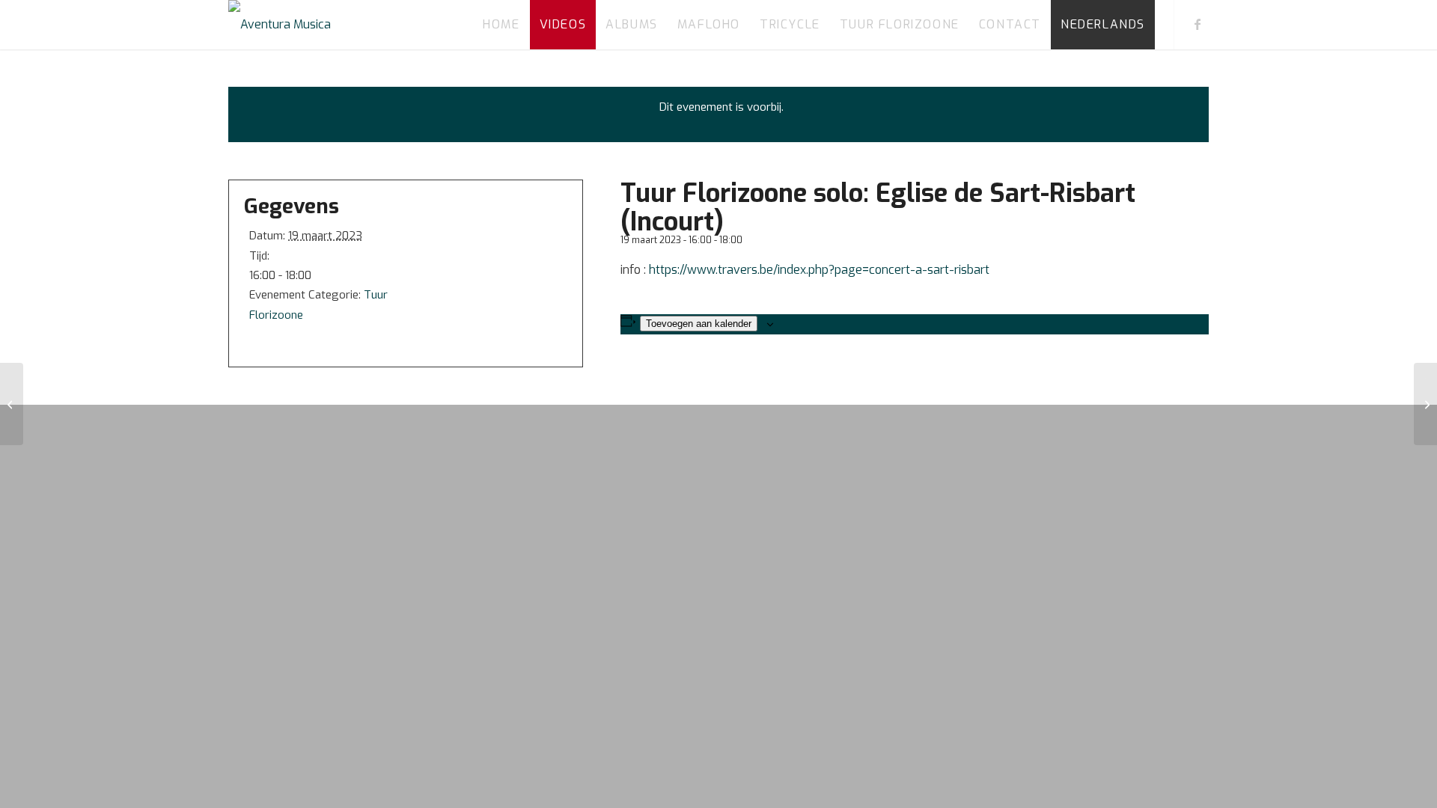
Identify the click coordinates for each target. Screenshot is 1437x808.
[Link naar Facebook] (1197, 24)
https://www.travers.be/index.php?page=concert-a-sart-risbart (819, 270)
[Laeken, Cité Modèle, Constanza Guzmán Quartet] (11, 404)
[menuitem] (501, 24)
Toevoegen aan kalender (698, 323)
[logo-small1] (279, 24)
